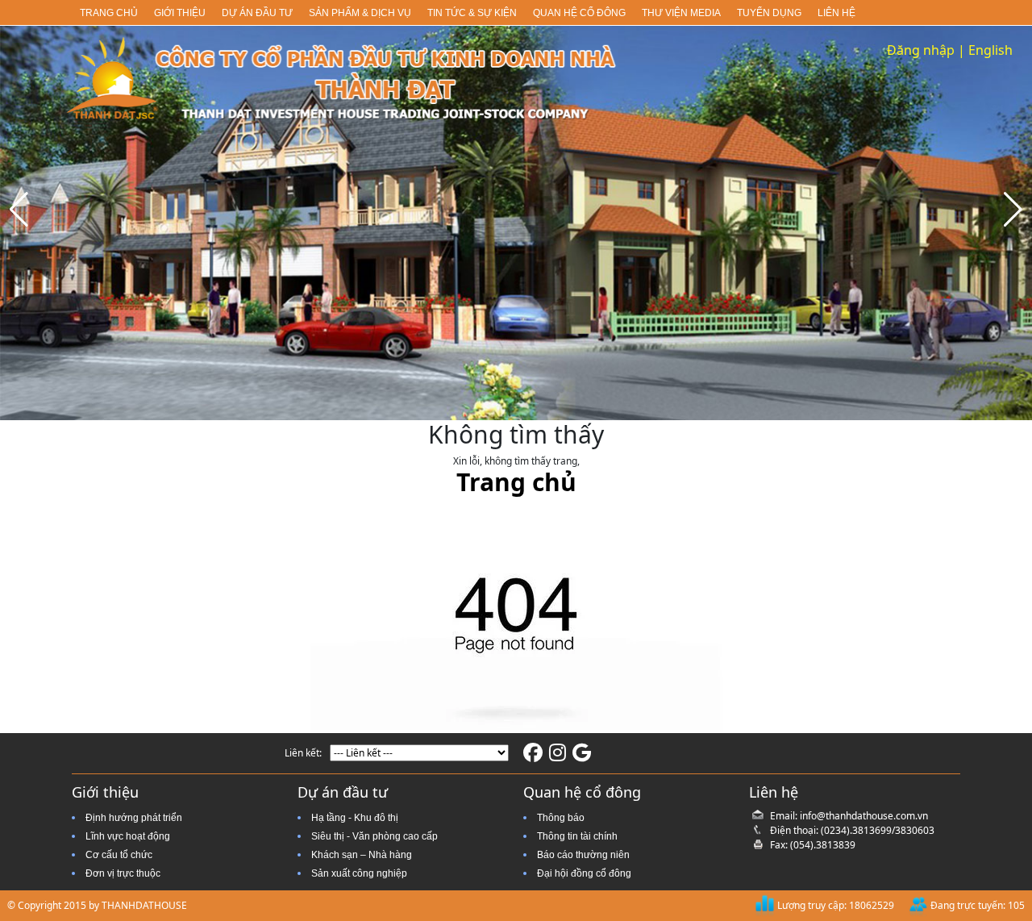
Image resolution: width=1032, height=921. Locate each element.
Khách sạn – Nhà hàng (361, 855)
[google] (581, 756)
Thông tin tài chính (577, 836)
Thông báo (561, 817)
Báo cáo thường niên (583, 855)
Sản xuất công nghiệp (359, 873)
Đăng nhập (921, 50)
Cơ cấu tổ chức (118, 855)
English (990, 50)
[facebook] (533, 756)
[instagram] (557, 756)
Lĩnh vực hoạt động (127, 836)
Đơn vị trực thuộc (122, 873)
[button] (1013, 209)
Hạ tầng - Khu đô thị (354, 817)
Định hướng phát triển (133, 817)
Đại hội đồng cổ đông (584, 873)
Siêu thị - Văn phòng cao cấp (374, 836)
